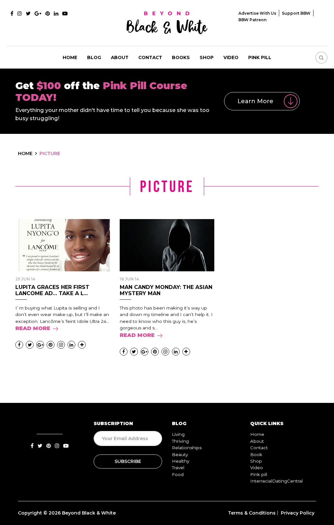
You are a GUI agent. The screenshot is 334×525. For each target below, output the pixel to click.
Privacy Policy (297, 513)
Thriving (180, 441)
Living (178, 434)
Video (230, 57)
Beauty (180, 454)
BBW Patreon (252, 19)
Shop (207, 57)
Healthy (180, 461)
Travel (178, 467)
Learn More (255, 101)
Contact (150, 57)
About (120, 57)
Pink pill (259, 57)
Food (178, 474)
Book (256, 454)
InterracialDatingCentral (276, 481)
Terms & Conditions (252, 513)
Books (181, 57)
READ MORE (32, 328)
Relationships (187, 447)
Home (70, 57)
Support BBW (296, 13)
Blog (94, 57)
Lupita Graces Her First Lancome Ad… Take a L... (52, 290)
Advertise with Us (257, 13)
